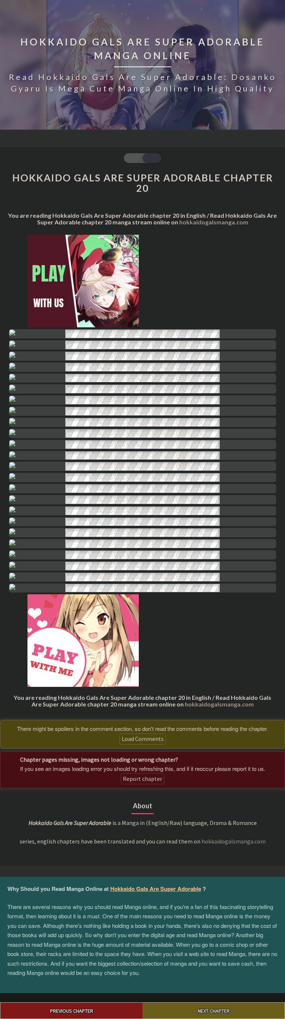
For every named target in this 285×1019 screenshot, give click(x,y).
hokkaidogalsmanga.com (213, 221)
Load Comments (143, 738)
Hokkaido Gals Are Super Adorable (155, 889)
